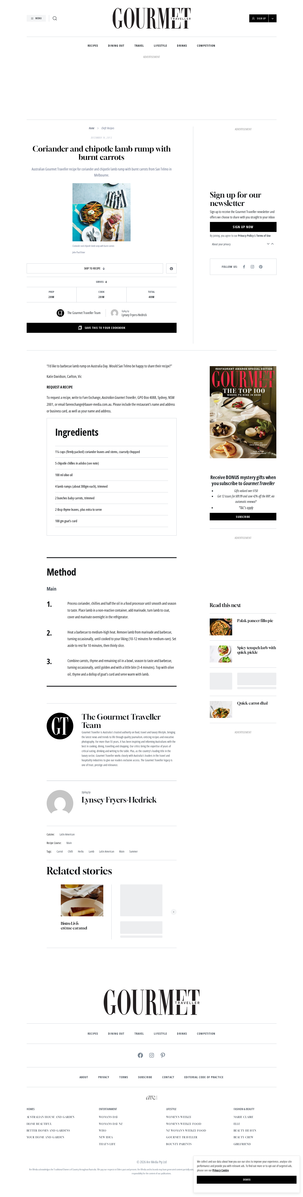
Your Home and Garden (45, 1137)
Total (151, 291)
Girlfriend (242, 1144)
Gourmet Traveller (181, 1137)
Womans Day (108, 1117)
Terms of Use (263, 236)
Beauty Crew (244, 1137)
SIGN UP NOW (243, 227)
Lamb (91, 851)
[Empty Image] (221, 681)
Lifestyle (160, 46)
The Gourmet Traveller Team (84, 313)
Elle (237, 1124)
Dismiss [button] (247, 1179)
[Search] (54, 18)
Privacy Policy (246, 236)
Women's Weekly (178, 1117)
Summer (133, 851)
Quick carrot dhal (252, 703)
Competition (206, 46)
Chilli (70, 851)
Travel (139, 46)
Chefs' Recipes (107, 128)
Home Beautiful (39, 1124)
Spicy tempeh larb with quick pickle (256, 650)
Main (121, 851)
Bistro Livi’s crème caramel (74, 925)
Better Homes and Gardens (48, 1130)
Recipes (93, 46)
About (84, 1077)
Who (102, 1130)
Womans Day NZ (110, 1124)
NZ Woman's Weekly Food (186, 1130)
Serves (100, 281)
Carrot (60, 851)
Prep (51, 291)
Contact (168, 1077)
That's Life (107, 1144)
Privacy (104, 1077)
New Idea (106, 1137)
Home (91, 128)
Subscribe (145, 1077)
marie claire (244, 1117)
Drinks (182, 46)
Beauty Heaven (245, 1130)
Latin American (106, 851)
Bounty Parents (178, 1144)
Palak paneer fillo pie (255, 621)
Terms (123, 1077)
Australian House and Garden (51, 1117)
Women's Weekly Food (183, 1124)
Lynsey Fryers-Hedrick (134, 315)
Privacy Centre (220, 1170)
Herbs (81, 851)
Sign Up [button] (261, 18)
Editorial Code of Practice (203, 1077)
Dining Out (116, 46)
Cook (102, 291)
